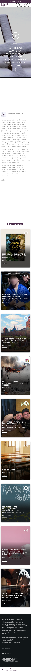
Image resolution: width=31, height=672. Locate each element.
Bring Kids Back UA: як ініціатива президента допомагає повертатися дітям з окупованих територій (15, 297)
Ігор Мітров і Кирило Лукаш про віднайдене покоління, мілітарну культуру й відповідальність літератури (14, 424)
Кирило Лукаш (11, 63)
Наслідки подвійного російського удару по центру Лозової (13, 383)
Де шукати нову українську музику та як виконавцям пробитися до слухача (12, 595)
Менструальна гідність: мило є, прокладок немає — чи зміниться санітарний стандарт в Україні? (14, 552)
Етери (15, 44)
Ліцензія (12, 629)
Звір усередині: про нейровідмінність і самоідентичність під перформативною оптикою (13, 509)
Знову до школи (8, 470)
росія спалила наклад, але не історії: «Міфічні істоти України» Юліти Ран (14, 256)
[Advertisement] (15, 95)
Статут (4, 629)
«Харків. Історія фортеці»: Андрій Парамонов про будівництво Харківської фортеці (15, 341)
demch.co (17, 642)
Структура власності (8, 624)
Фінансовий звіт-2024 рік (15, 627)
